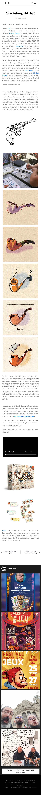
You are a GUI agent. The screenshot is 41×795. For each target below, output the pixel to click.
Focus (4, 530)
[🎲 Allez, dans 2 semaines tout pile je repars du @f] (20, 670)
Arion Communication (30, 782)
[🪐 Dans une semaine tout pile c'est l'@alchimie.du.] (20, 631)
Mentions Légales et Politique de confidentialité (18, 780)
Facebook (5, 3)
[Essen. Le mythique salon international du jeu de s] (20, 709)
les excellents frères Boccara (24, 416)
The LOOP (28, 70)
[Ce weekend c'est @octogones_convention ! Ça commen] (20, 592)
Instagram (8, 3)
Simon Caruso (9, 782)
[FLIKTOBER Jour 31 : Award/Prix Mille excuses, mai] (20, 747)
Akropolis (19, 46)
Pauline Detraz (14, 33)
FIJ (9, 28)
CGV (33, 780)
